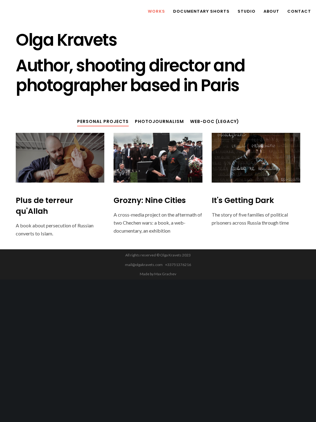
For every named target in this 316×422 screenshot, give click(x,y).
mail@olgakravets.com (144, 264)
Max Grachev (165, 274)
